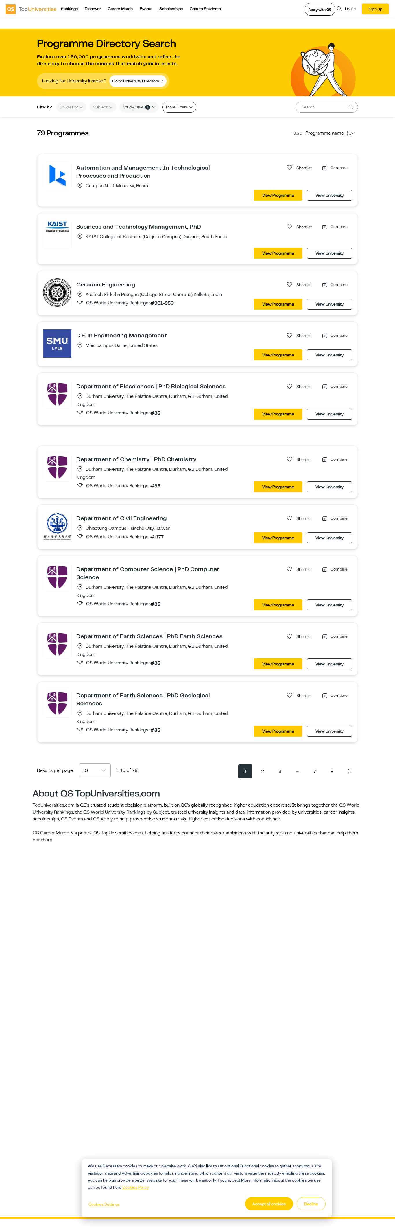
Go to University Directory (136, 81)
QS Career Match (51, 833)
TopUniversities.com (54, 805)
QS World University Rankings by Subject (126, 812)
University (69, 107)
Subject (100, 107)
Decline (311, 1203)
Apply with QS (320, 9)
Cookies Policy (135, 1187)
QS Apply (103, 819)
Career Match (120, 8)
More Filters (177, 107)
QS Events (72, 819)
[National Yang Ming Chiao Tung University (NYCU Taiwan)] (57, 526)
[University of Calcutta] (57, 292)
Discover (93, 8)
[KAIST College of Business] (57, 226)
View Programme (278, 195)
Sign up (375, 9)
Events (146, 8)
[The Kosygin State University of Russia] (57, 175)
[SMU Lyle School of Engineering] (57, 343)
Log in (350, 8)
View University (329, 195)
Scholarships (171, 8)
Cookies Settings (104, 1204)
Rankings (69, 8)
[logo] (31, 9)
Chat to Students (205, 8)
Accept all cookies (269, 1203)
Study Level (136, 107)
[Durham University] (57, 394)
